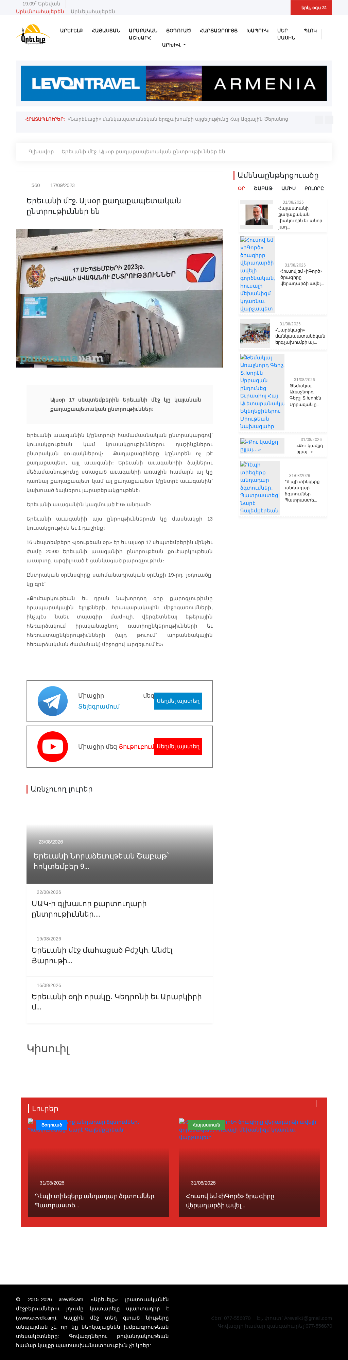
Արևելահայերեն (93, 11)
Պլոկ (310, 30)
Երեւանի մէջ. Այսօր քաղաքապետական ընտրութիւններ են (143, 151)
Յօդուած (178, 30)
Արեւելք (71, 30)
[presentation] (319, 120)
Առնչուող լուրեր (62, 789)
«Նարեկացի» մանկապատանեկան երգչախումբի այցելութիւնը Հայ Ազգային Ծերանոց (178, 119)
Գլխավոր (41, 151)
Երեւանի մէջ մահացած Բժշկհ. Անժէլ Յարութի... (102, 955)
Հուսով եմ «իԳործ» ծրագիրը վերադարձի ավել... (302, 277)
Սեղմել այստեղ (178, 701)
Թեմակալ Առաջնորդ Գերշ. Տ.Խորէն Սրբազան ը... (305, 395)
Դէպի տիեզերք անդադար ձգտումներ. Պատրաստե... (302, 491)
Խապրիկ (257, 30)
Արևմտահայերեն (40, 11)
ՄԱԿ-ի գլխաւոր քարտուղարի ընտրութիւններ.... (89, 909)
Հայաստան (106, 30)
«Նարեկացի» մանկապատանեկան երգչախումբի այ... (300, 336)
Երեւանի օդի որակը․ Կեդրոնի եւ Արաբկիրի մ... (117, 1002)
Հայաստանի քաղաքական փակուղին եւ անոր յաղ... (300, 217)
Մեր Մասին (286, 34)
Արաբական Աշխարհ (143, 34)
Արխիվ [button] (172, 45)
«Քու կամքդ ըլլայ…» (309, 449)
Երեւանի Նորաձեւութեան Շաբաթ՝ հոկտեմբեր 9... (101, 861)
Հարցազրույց (219, 30)
